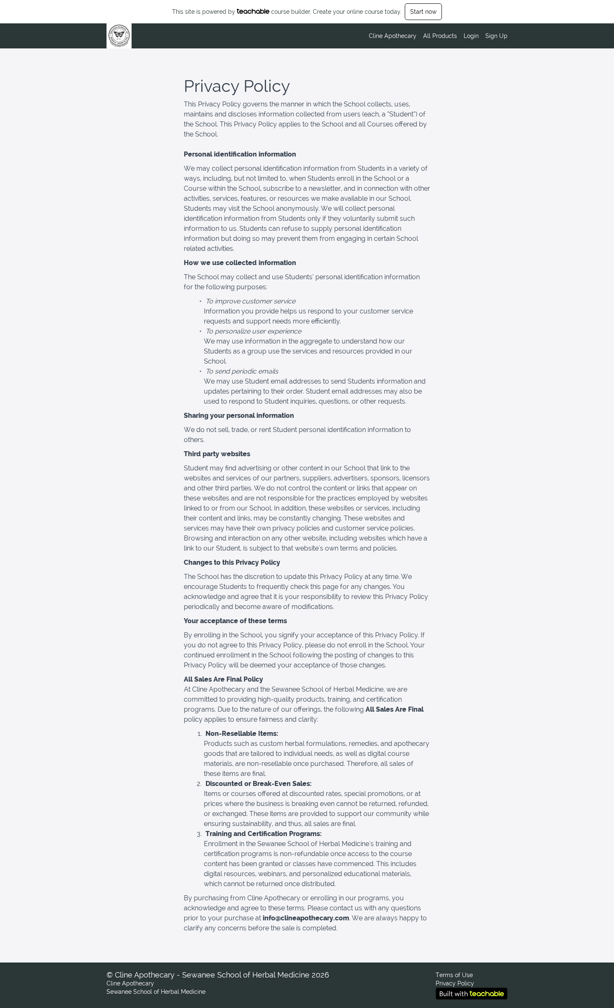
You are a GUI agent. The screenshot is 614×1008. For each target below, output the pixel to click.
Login (471, 36)
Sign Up (496, 36)
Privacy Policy (455, 983)
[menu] (434, 36)
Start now (423, 11)
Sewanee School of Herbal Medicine (156, 991)
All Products (440, 36)
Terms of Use (454, 975)
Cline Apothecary (392, 36)
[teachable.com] (253, 11)
